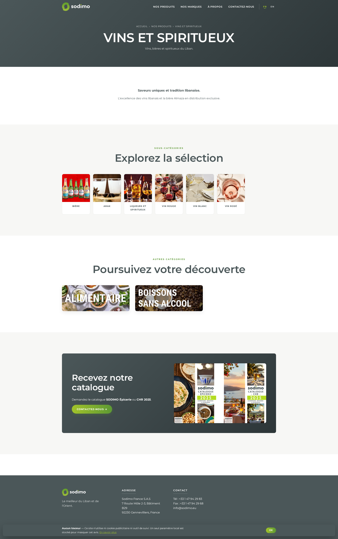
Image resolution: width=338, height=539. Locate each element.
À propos (215, 6)
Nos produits (164, 6)
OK (271, 530)
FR (265, 6)
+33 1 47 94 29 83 (190, 499)
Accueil (142, 26)
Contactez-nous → (92, 409)
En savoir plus (108, 532)
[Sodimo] (76, 6)
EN (272, 6)
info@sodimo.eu (184, 508)
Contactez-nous (241, 6)
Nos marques (191, 6)
